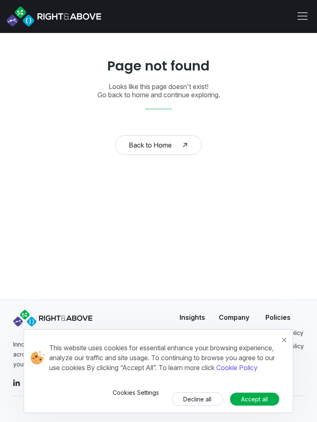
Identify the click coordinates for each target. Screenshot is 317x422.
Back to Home (150, 145)
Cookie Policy (237, 367)
